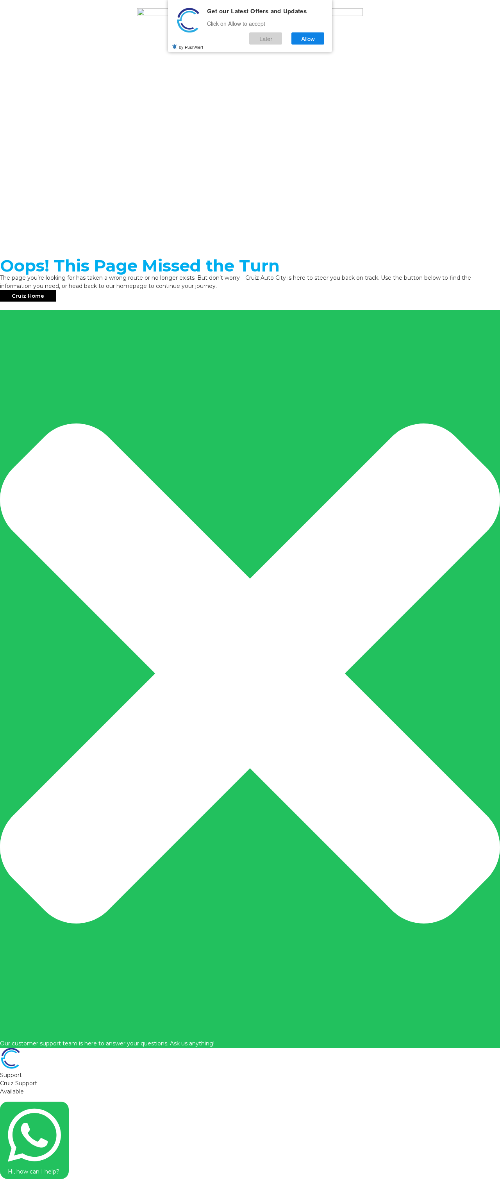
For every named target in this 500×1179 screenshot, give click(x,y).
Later (265, 38)
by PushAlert (191, 47)
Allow (308, 38)
